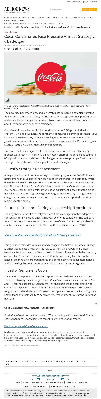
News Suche (87, 9)
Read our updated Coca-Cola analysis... (26, 326)
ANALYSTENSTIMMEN (41, 23)
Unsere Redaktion (40, 386)
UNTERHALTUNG (58, 17)
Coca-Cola (8, 32)
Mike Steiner (56, 386)
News (18, 382)
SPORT (48, 17)
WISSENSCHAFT (71, 17)
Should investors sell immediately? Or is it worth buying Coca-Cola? (42, 235)
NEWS (6, 17)
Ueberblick (39, 27)
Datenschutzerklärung (54, 382)
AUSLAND (81, 17)
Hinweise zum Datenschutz (77, 382)
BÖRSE (23, 17)
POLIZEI (89, 17)
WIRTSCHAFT (32, 17)
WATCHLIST (93, 2)
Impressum (37, 382)
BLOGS (68, 2)
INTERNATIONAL (10, 20)
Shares (15, 32)
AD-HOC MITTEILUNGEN (27, 23)
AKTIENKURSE (15, 17)
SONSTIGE (21, 20)
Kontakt (26, 382)
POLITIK (41, 17)
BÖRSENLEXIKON (77, 2)
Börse (31, 27)
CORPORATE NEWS (54, 23)
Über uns (26, 386)
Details (70, 395)
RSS (86, 2)
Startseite (24, 27)
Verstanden (78, 395)
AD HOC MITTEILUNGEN (11, 23)
